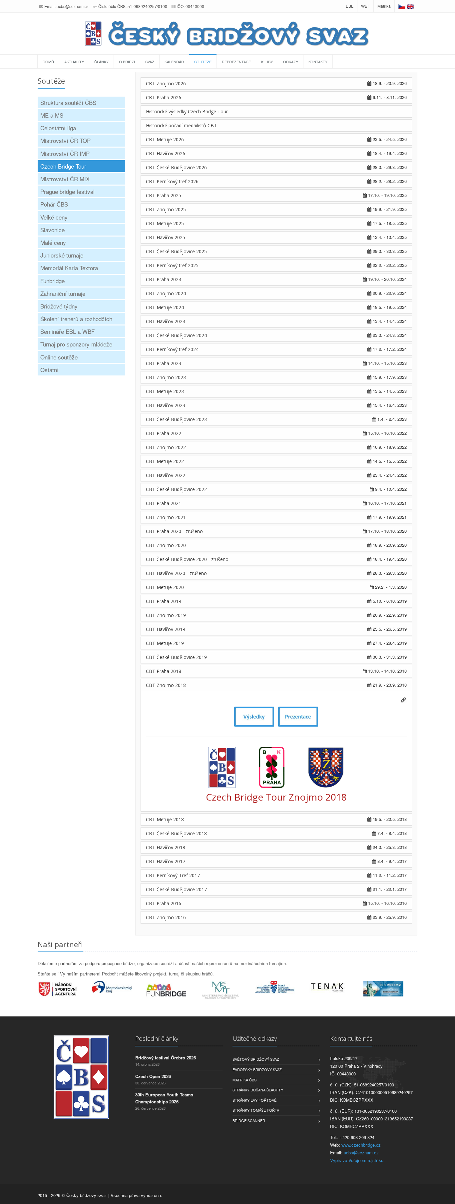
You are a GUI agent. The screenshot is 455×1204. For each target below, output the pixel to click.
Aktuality (74, 61)
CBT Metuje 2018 (165, 819)
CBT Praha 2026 (163, 97)
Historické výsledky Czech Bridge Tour (187, 111)
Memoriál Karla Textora (69, 268)
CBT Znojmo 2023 (166, 377)
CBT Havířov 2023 (165, 405)
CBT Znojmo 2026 (166, 83)
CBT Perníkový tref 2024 (172, 349)
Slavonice (52, 230)
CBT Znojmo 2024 (166, 293)
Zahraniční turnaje (62, 293)
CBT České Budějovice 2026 (176, 167)
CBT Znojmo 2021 (166, 517)
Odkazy (290, 61)
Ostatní (49, 369)
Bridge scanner (248, 1120)
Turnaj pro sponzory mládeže (76, 344)
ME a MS (51, 115)
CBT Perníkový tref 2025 (172, 265)
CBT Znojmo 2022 (166, 447)
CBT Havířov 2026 (165, 153)
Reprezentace (236, 61)
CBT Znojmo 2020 (166, 545)
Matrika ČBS (244, 1079)
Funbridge (52, 281)
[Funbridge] (173, 990)
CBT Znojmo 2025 (166, 209)
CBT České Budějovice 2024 (176, 335)
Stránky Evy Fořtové (254, 1100)
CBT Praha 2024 (163, 279)
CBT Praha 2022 (163, 433)
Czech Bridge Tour (63, 166)
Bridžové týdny (59, 306)
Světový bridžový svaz (255, 1059)
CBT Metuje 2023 (165, 391)
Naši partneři (60, 944)
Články (101, 61)
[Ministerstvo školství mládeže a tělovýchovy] (228, 990)
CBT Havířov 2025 (165, 237)
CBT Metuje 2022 (165, 461)
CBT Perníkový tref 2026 (172, 181)
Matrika (384, 6)
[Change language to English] (410, 6)
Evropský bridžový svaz (257, 1069)
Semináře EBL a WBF (67, 331)
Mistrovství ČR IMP (65, 153)
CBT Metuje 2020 (165, 587)
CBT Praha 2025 (163, 195)
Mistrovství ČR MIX (65, 179)
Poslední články (156, 1038)
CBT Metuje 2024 (165, 307)
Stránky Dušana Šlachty (257, 1089)
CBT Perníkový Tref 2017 (173, 875)
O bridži (127, 61)
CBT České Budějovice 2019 (176, 657)
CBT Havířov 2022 (165, 475)
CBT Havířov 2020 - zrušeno (176, 573)
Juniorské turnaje (61, 255)
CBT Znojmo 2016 (166, 917)
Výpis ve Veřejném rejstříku (356, 1160)
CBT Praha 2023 (163, 363)
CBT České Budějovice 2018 (176, 833)
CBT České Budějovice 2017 (176, 889)
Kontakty (317, 61)
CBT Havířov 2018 (165, 847)
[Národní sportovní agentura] (65, 989)
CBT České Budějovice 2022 (176, 489)
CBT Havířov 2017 (165, 861)
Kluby (267, 61)
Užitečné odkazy (254, 1038)
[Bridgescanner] (390, 988)
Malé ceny (53, 242)
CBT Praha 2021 (163, 503)
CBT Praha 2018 (163, 671)
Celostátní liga (58, 128)
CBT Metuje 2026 (165, 139)
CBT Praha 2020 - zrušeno (174, 531)
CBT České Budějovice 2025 (176, 251)
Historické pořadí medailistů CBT (181, 125)
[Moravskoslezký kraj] (119, 987)
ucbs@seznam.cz (73, 6)
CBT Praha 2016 (163, 903)
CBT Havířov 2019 (165, 629)
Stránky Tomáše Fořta (255, 1110)
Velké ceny (54, 217)
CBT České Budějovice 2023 (176, 419)
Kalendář (174, 61)
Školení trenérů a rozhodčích (76, 318)
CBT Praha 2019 (163, 601)
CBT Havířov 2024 (165, 321)
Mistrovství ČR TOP (65, 140)
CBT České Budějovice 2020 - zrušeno (187, 559)
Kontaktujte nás (351, 1038)
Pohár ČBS (54, 204)
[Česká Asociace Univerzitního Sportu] (282, 987)
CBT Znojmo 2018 (166, 685)
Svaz (149, 61)
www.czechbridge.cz (361, 1145)
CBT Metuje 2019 (165, 643)
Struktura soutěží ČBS (68, 102)
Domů (48, 61)
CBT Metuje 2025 (165, 223)
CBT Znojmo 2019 (166, 615)
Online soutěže (59, 357)
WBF (365, 6)
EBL (349, 6)
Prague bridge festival (67, 191)
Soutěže (203, 61)
